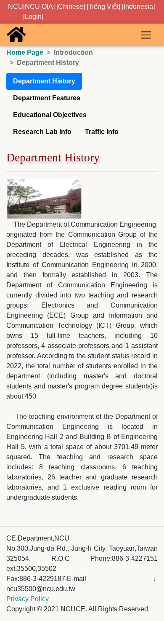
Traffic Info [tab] (102, 131)
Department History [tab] (44, 81)
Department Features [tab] (46, 98)
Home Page (24, 52)
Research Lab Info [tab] (42, 131)
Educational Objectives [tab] (50, 114)
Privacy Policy (27, 598)
